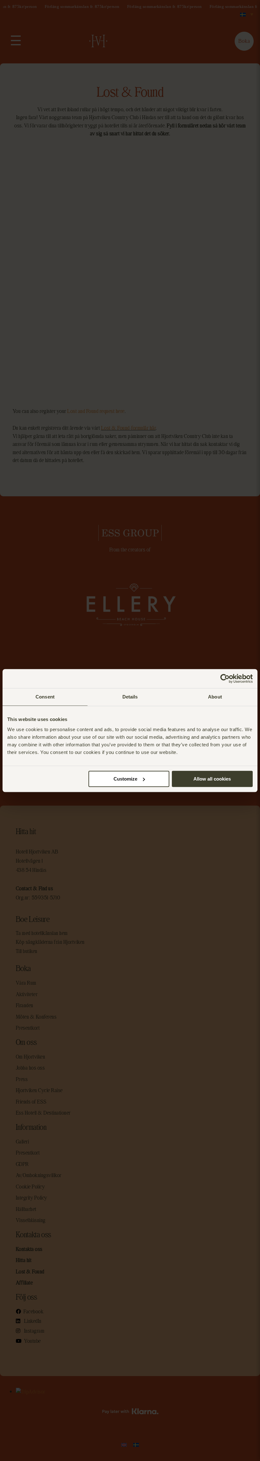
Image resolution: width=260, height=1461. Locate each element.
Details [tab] (130, 696)
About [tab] (215, 696)
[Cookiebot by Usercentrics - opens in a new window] (225, 678)
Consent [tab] (45, 696)
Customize (125, 779)
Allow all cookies (212, 779)
